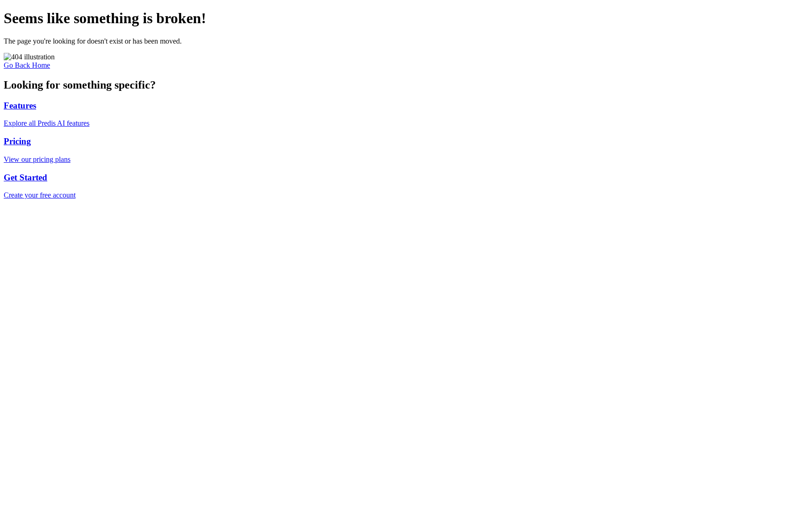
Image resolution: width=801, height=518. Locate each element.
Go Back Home (27, 65)
